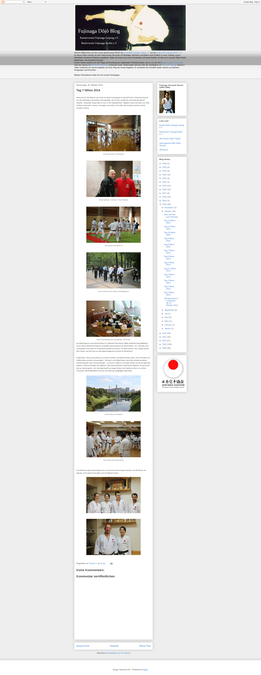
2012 (164, 337)
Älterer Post (145, 646)
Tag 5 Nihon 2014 (169, 263)
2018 (164, 189)
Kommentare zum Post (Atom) (118, 653)
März (167, 321)
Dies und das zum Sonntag (171, 215)
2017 (164, 193)
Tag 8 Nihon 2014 (169, 245)
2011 (164, 340)
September (170, 310)
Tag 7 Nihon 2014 (169, 251)
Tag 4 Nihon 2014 (169, 275)
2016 (164, 197)
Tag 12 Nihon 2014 (169, 221)
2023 (164, 175)
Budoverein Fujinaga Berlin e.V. (169, 53)
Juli (166, 314)
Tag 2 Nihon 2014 (169, 287)
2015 (164, 201)
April (167, 317)
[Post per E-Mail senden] (111, 563)
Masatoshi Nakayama (99, 65)
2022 (164, 178)
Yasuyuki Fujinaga (169, 65)
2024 (164, 171)
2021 (164, 182)
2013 (164, 333)
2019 (164, 186)
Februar (168, 325)
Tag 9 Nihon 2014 (169, 239)
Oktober (168, 211)
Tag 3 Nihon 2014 (169, 281)
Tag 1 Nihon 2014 (169, 293)
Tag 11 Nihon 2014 (169, 227)
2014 (164, 204)
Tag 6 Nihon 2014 (169, 257)
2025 (164, 167)
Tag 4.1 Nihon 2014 (170, 269)
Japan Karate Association (172, 63)
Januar (168, 328)
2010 (164, 344)
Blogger (145, 670)
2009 (164, 348)
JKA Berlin (163, 150)
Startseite (114, 646)
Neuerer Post (82, 646)
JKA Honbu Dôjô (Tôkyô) (170, 139)
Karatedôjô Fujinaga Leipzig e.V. (136, 53)
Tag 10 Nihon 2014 (169, 233)
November (169, 207)
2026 (164, 163)
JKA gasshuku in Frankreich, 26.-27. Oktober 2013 (171, 301)
